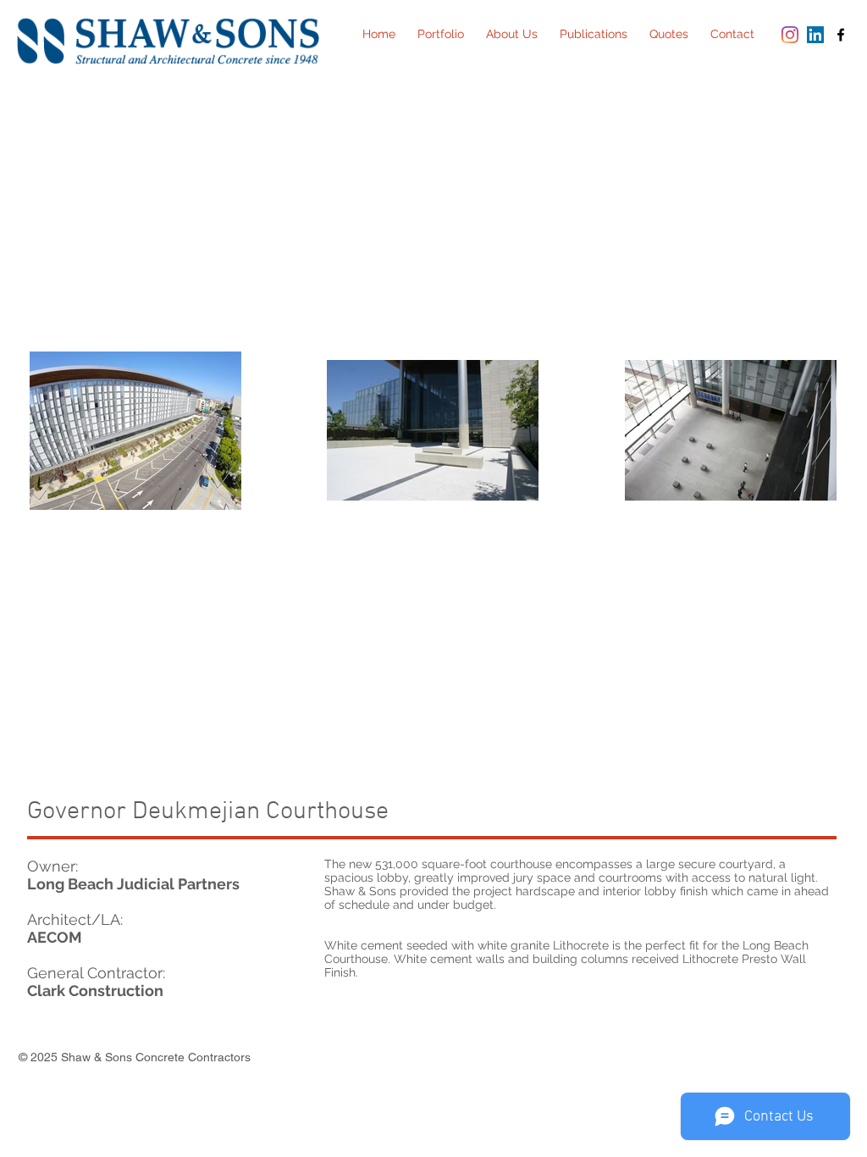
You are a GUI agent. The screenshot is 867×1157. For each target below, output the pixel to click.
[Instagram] (789, 34)
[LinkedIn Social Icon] (815, 34)
